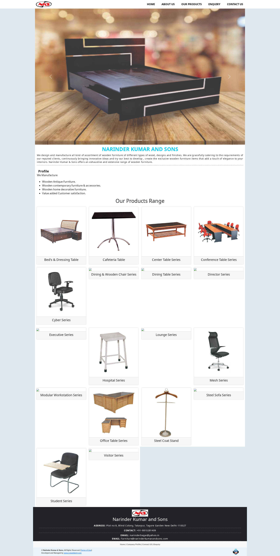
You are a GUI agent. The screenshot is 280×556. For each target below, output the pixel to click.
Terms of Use (86, 550)
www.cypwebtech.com (73, 553)
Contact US (147, 544)
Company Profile (134, 544)
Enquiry (214, 4)
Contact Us (235, 4)
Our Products (191, 4)
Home (151, 4)
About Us (168, 4)
